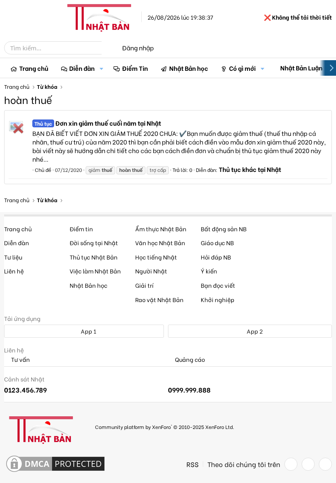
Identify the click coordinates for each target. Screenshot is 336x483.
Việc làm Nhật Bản (95, 270)
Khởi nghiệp (217, 299)
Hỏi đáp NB (216, 257)
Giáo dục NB (217, 242)
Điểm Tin (135, 67)
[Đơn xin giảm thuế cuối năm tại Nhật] (16, 126)
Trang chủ (33, 67)
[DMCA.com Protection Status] (55, 464)
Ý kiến (209, 270)
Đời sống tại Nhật (94, 242)
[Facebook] (290, 464)
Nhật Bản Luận (301, 67)
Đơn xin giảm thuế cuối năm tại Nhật (97, 122)
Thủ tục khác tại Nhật (250, 169)
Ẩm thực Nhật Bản (160, 228)
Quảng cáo (189, 359)
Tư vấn (20, 359)
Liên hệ (14, 270)
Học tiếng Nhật (156, 257)
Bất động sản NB (224, 228)
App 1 (87, 331)
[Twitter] (308, 464)
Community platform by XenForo (164, 427)
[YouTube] (325, 464)
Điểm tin (81, 228)
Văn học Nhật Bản (160, 242)
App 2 (254, 331)
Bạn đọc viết (218, 285)
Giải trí (144, 285)
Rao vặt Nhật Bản (159, 299)
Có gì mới (242, 67)
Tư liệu (13, 257)
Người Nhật (151, 270)
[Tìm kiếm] (107, 47)
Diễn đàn (82, 67)
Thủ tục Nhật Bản (94, 257)
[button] (101, 68)
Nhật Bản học (188, 67)
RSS (192, 464)
